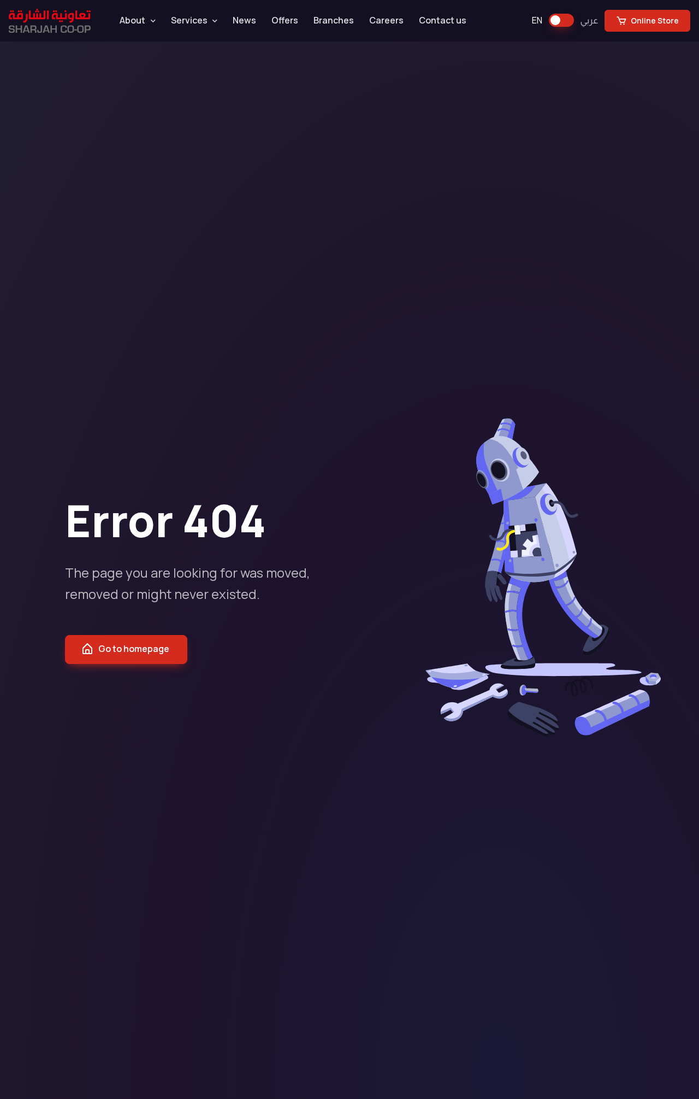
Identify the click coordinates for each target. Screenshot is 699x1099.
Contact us (442, 20)
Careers (386, 20)
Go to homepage (133, 649)
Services (189, 20)
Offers (284, 20)
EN (537, 20)
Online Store (654, 20)
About (132, 20)
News (244, 20)
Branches (333, 20)
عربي (589, 20)
